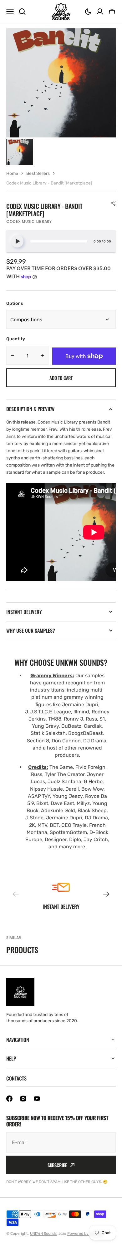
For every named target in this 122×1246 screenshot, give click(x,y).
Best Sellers (38, 173)
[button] (88, 11)
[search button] (22, 11)
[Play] (17, 241)
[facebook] (9, 1098)
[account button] (100, 11)
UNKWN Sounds (43, 1233)
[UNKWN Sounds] (61, 11)
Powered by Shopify (85, 1233)
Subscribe (57, 1165)
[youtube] (37, 1098)
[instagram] (23, 1098)
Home (12, 173)
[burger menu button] (10, 11)
